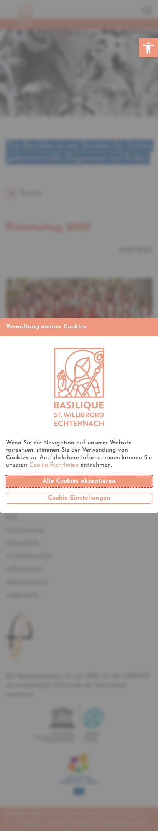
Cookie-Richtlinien (54, 465)
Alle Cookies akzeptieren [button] (79, 481)
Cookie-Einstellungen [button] (79, 498)
